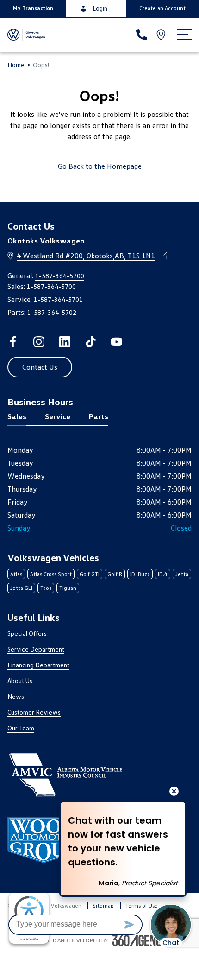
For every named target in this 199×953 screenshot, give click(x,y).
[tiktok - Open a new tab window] (90, 341)
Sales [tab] (16, 416)
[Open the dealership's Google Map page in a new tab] (162, 34)
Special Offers (27, 633)
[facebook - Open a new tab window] (13, 341)
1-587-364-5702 (51, 312)
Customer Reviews (34, 712)
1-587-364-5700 (59, 276)
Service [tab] (57, 416)
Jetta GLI (21, 587)
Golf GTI (90, 573)
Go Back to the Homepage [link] (100, 166)
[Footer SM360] (140, 940)
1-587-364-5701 (58, 299)
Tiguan (67, 587)
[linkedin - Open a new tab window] (64, 341)
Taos (45, 587)
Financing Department (38, 665)
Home (16, 65)
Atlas (16, 573)
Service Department (35, 649)
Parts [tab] (98, 416)
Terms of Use (141, 905)
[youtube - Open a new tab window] (116, 341)
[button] (33, 8)
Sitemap (103, 905)
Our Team (20, 728)
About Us (19, 680)
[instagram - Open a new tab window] (38, 341)
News (15, 696)
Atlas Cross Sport (51, 573)
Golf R (114, 573)
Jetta (181, 573)
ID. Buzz (140, 573)
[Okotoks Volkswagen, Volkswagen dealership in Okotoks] (26, 35)
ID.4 (163, 573)
